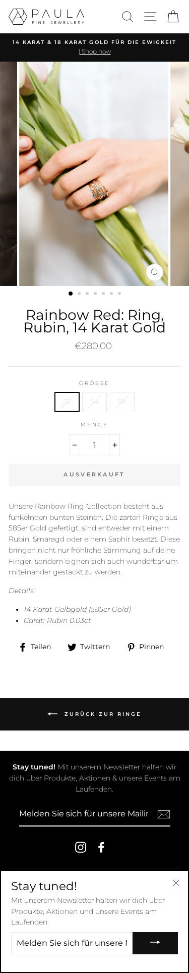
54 (94, 402)
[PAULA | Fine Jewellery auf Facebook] (101, 847)
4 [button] (96, 294)
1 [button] (71, 294)
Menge (94, 424)
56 (122, 402)
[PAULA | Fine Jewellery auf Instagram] (80, 847)
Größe (94, 383)
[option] (94, 47)
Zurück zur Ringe (101, 713)
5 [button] (104, 294)
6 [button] (112, 294)
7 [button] (120, 294)
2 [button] (80, 294)
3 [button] (88, 294)
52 (67, 402)
